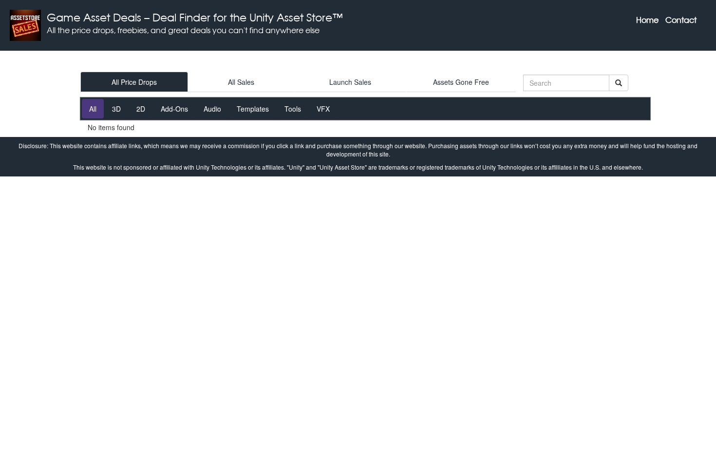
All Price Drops (134, 82)
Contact (681, 20)
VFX (323, 109)
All (92, 109)
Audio (212, 109)
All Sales (241, 82)
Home (647, 20)
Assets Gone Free (461, 82)
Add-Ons (174, 109)
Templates (253, 109)
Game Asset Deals (94, 17)
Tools (292, 109)
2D (140, 109)
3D (116, 109)
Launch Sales (350, 82)
